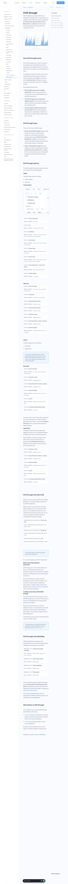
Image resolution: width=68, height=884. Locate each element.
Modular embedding (8, 105)
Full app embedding (8, 108)
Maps (7, 47)
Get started (60, 2)
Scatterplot (8, 61)
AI (4, 91)
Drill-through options (55, 20)
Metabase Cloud (7, 139)
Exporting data (8, 84)
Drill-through (9, 77)
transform (26, 600)
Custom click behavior (30, 715)
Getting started (7, 14)
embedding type (27, 643)
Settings (41, 881)
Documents (6, 88)
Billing (5, 142)
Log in (53, 2)
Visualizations (7, 28)
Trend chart (8, 68)
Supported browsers (8, 154)
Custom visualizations (10, 75)
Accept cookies (44, 881)
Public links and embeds (9, 110)
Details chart (8, 37)
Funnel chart (8, 39)
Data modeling (7, 93)
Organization (6, 97)
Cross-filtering (29, 721)
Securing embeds (7, 112)
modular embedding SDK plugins (34, 693)
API (5, 137)
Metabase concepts (8, 16)
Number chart (9, 49)
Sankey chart (8, 59)
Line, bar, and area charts (9, 44)
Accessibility (6, 152)
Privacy (5, 156)
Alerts (6, 82)
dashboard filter (36, 586)
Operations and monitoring (9, 127)
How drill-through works (56, 15)
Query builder (7, 23)
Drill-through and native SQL (57, 22)
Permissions (6, 131)
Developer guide (7, 146)
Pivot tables (8, 55)
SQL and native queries (9, 25)
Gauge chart (8, 41)
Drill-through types (55, 18)
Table (7, 64)
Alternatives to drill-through (57, 27)
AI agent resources (8, 114)
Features (24, 2)
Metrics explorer (8, 79)
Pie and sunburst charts (9, 52)
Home (24, 7)
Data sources (6, 122)
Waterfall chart (9, 70)
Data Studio (6, 95)
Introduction (7, 21)
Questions (30, 7)
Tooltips (8, 72)
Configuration (7, 125)
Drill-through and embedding (57, 25)
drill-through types (42, 560)
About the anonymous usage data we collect (8, 159)
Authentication (7, 129)
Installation (6, 120)
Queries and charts (8, 18)
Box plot (8, 32)
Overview (8, 30)
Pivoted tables (28, 354)
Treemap (8, 66)
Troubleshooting (7, 144)
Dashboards (6, 86)
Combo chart (8, 35)
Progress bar (8, 57)
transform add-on (37, 627)
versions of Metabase (40, 734)
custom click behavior (38, 571)
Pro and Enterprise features (8, 149)
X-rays (45, 330)
